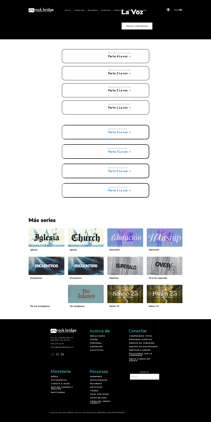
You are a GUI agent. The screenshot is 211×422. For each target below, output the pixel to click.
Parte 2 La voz (118, 171)
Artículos (96, 387)
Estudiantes (59, 380)
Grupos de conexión (141, 343)
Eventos (105, 10)
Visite (67, 10)
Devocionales (98, 380)
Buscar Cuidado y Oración (62, 388)
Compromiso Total (140, 336)
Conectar (79, 10)
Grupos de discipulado (143, 346)
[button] (53, 354)
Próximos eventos (140, 339)
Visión (94, 339)
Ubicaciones (97, 336)
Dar (130, 10)
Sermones (96, 376)
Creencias (96, 346)
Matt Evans (112, 129)
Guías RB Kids (98, 398)
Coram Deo (141, 10)
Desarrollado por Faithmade (111, 413)
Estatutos (97, 350)
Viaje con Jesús (99, 394)
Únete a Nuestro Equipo (139, 360)
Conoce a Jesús (60, 384)
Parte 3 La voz (118, 152)
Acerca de (119, 10)
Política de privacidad (85, 413)
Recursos (93, 10)
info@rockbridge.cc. (62, 347)
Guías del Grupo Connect (100, 402)
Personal (96, 343)
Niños (54, 376)
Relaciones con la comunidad (140, 354)
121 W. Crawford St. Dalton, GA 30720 (62, 339)
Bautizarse (58, 392)
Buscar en (144, 372)
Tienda (94, 391)
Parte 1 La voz (118, 190)
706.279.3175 (57, 344)
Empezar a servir (139, 350)
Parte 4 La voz (118, 132)
